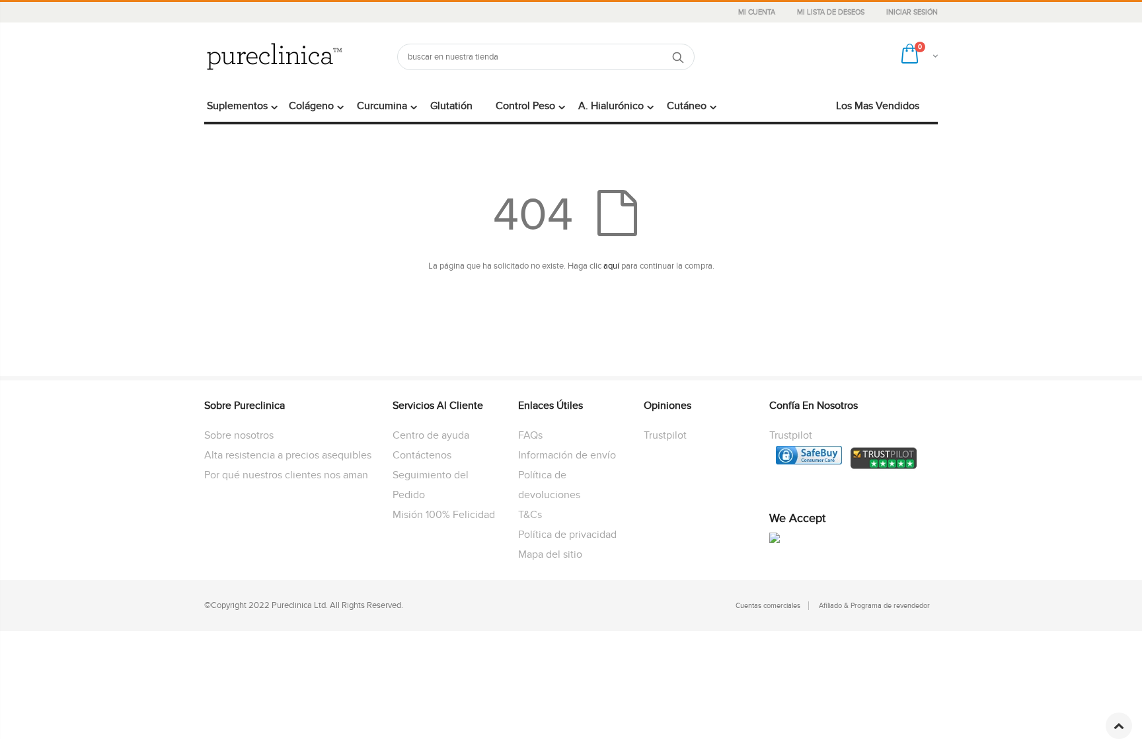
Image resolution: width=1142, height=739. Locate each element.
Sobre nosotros (239, 435)
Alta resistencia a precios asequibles (287, 455)
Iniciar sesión (912, 12)
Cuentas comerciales (768, 605)
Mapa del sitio (550, 554)
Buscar (678, 56)
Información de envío (567, 455)
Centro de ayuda (431, 435)
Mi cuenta (757, 12)
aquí (611, 266)
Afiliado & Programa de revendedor (874, 605)
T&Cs (530, 514)
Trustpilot (665, 435)
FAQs (530, 435)
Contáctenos (422, 455)
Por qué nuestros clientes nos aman (286, 475)
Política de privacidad (567, 534)
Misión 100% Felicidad (444, 514)
